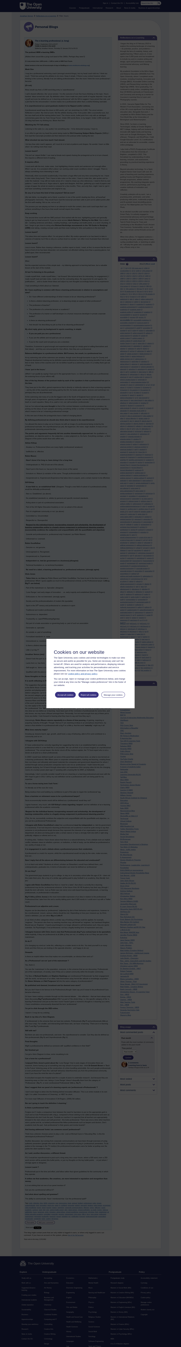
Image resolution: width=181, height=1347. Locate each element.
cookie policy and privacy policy (82, 674)
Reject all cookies (88, 695)
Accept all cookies (65, 695)
